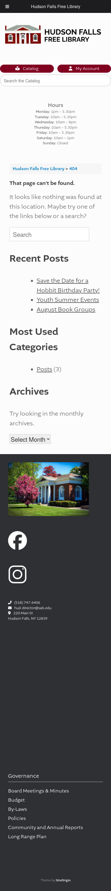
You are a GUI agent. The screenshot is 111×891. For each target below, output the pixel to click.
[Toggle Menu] (7, 6)
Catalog (30, 68)
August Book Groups (66, 309)
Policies (17, 818)
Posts (44, 369)
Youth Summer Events (68, 300)
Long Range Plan (27, 837)
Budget (16, 800)
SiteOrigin (63, 880)
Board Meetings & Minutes (38, 791)
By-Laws (17, 809)
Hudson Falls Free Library (55, 6)
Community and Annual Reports (45, 828)
